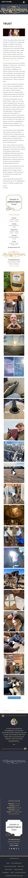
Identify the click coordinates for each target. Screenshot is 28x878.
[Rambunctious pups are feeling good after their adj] (14, 685)
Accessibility (5, 872)
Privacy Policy (9, 869)
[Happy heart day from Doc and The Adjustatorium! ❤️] (14, 324)
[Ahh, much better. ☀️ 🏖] (14, 366)
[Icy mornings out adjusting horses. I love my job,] (14, 451)
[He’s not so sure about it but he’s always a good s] (14, 621)
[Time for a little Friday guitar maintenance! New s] (14, 536)
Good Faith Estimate (20, 872)
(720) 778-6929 (6, 1)
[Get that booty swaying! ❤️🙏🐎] (14, 303)
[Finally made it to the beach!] (14, 345)
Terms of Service (18, 869)
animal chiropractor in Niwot (11, 60)
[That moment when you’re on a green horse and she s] (14, 473)
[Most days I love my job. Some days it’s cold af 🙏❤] (14, 430)
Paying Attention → (21, 710)
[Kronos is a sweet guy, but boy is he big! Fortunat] (14, 579)
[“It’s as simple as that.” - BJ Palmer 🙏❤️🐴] (14, 664)
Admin (12, 872)
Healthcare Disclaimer (10, 866)
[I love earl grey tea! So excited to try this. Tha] (14, 282)
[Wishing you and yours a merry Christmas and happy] (14, 515)
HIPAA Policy (21, 866)
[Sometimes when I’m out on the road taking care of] (14, 557)
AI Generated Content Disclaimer (14, 875)
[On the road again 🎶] (14, 388)
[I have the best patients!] (14, 600)
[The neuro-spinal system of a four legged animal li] (14, 494)
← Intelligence (5, 710)
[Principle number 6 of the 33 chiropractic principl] (14, 642)
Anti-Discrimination (16, 863)
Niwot (8, 863)
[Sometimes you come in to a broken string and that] (14, 409)
